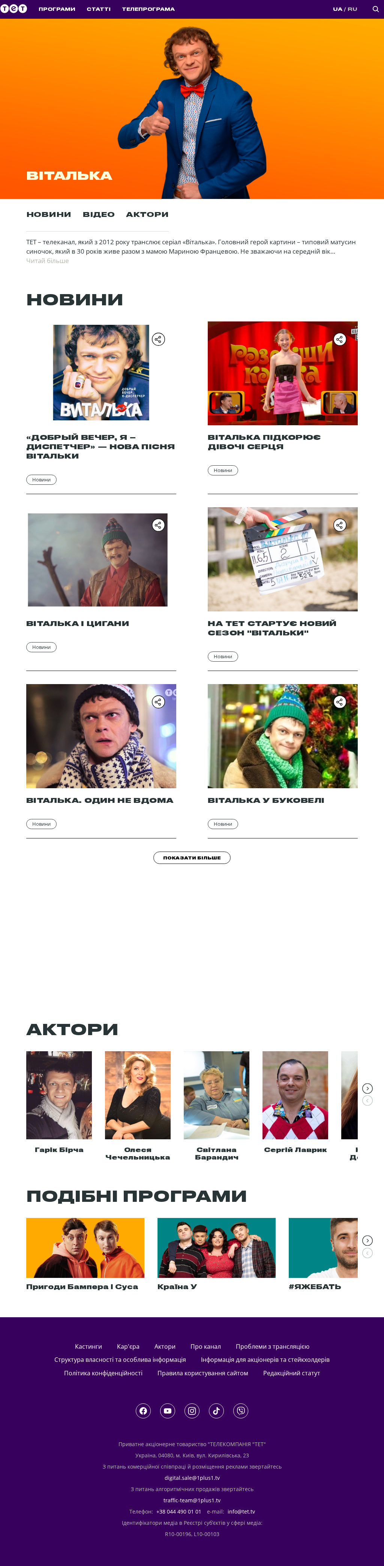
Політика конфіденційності (103, 1373)
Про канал (205, 1346)
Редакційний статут (291, 1373)
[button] (367, 1089)
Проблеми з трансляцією (272, 1346)
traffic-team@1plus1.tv (192, 1500)
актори (165, 1346)
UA (337, 9)
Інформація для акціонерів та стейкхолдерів (265, 1359)
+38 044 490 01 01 (178, 1511)
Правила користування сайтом (203, 1373)
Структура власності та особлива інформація (120, 1359)
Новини (41, 479)
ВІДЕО (98, 215)
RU (352, 9)
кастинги (88, 1346)
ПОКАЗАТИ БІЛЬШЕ (192, 858)
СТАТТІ (99, 9)
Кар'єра (128, 1346)
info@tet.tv (241, 1511)
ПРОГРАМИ (57, 9)
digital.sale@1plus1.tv (192, 1477)
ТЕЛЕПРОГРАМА (148, 9)
